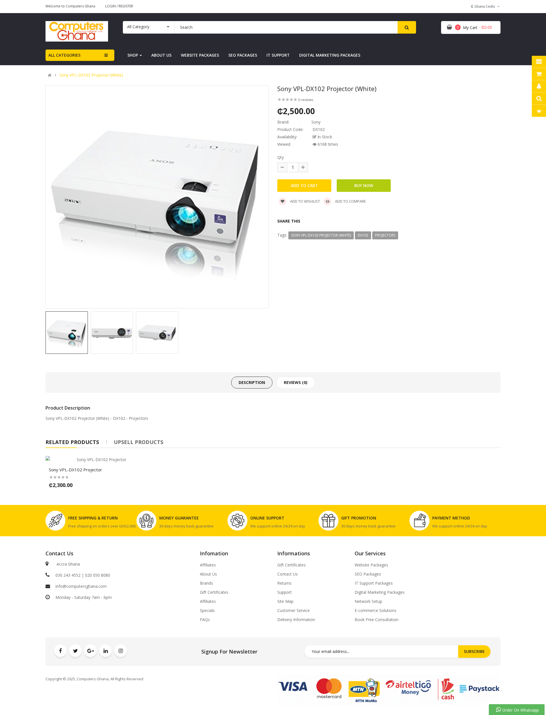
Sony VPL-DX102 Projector (70, 418)
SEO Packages (368, 574)
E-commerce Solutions (375, 611)
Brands (206, 583)
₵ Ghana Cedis (484, 6)
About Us (208, 574)
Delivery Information (296, 620)
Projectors (385, 235)
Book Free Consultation (376, 620)
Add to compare (350, 201)
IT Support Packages (374, 583)
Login (111, 6)
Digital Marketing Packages (380, 592)
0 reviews (305, 99)
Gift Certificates (214, 592)
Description (252, 382)
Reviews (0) (295, 382)
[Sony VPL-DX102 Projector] (99, 459)
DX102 (363, 235)
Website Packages (371, 565)
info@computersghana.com (81, 586)
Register (126, 6)
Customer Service (293, 611)
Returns (284, 583)
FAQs (205, 620)
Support (284, 592)
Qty (280, 157)
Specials (207, 611)
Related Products (72, 442)
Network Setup (368, 601)
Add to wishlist (304, 201)
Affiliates (208, 565)
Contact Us (287, 574)
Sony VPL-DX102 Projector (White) (91, 75)
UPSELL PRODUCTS (138, 442)
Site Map (285, 601)
